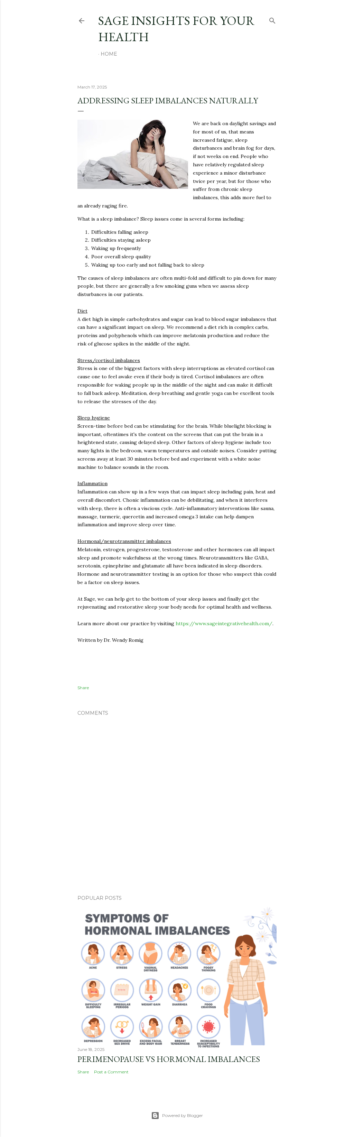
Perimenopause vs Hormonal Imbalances (168, 1059)
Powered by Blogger (182, 1115)
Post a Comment (111, 1071)
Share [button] (83, 687)
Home (109, 54)
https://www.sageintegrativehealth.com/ (224, 623)
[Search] (272, 19)
